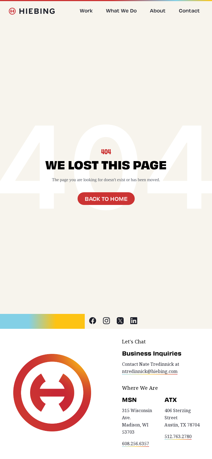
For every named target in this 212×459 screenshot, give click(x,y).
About (158, 10)
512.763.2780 (178, 436)
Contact (189, 10)
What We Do (121, 10)
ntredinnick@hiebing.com (149, 371)
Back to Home (106, 198)
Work (86, 10)
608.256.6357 (135, 444)
